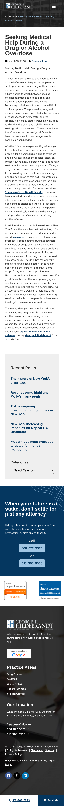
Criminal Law (39, 61)
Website (10, 760)
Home (8, 16)
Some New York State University (24, 192)
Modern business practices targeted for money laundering (32, 445)
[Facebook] (8, 775)
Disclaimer (37, 750)
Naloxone (18, 236)
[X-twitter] (16, 775)
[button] (54, 6)
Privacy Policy (13, 754)
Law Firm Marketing (32, 760)
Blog (15, 16)
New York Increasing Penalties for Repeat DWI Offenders (30, 428)
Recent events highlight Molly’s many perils (29, 394)
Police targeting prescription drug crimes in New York (32, 410)
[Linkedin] (25, 775)
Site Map (50, 750)
